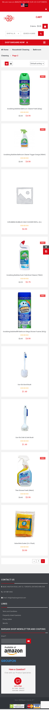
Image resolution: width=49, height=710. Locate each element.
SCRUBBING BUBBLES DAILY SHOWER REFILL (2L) (24, 222)
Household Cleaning (20, 50)
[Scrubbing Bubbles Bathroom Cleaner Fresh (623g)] (24, 89)
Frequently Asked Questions (12, 615)
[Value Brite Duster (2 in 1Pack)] (24, 524)
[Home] (8, 662)
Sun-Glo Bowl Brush (24, 384)
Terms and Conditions (10, 611)
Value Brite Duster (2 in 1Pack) (24, 543)
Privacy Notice (7, 619)
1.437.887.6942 (7, 592)
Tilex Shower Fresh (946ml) (24, 490)
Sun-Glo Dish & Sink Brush (25, 437)
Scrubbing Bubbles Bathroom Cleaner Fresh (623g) (24, 109)
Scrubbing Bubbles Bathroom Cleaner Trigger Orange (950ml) (25, 154)
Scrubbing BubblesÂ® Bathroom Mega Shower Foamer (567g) (24, 331)
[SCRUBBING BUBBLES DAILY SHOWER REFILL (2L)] (24, 195)
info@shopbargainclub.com (16, 598)
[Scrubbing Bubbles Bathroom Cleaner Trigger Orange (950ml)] (24, 138)
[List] (11, 63)
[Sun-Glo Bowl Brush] (24, 365)
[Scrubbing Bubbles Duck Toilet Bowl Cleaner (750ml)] (24, 255)
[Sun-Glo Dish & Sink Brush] (24, 418)
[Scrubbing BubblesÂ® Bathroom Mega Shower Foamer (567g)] (24, 310)
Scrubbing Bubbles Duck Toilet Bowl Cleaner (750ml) (25, 275)
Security (5, 623)
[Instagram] (46, 251)
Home (5, 50)
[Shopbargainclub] (9, 18)
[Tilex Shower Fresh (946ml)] (24, 471)
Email (3, 636)
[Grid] (7, 63)
